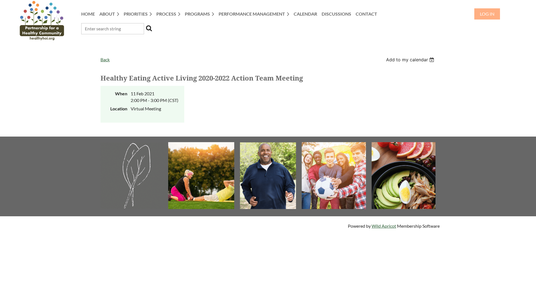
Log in (487, 13)
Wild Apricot (384, 226)
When (121, 93)
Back (105, 59)
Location (118, 108)
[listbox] (411, 59)
